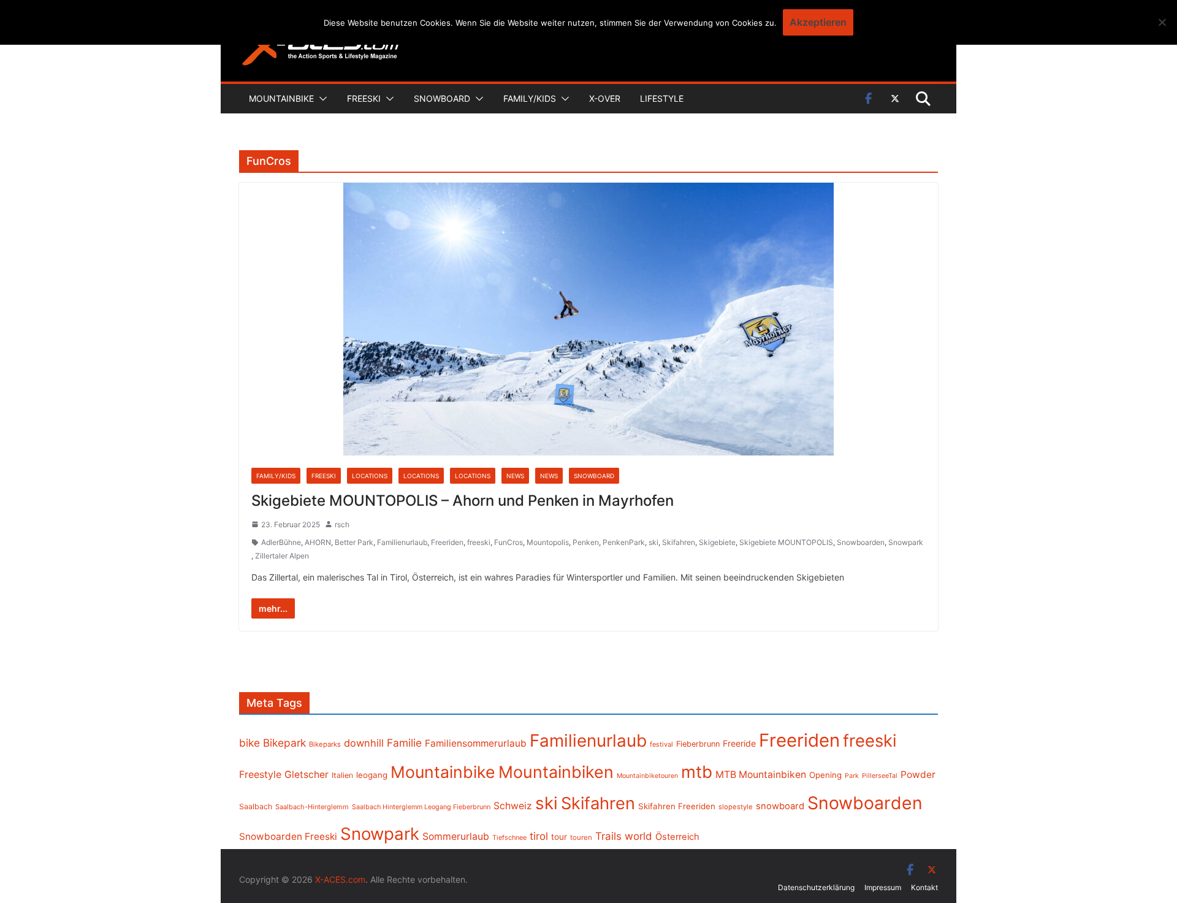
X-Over (604, 98)
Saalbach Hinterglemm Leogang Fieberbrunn (421, 806)
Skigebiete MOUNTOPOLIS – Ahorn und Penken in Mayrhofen (462, 500)
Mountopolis (548, 542)
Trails (608, 836)
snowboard (780, 806)
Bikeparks (325, 744)
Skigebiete (717, 542)
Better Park (354, 542)
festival (661, 744)
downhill (364, 743)
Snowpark (905, 542)
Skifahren (678, 542)
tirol (539, 836)
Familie (404, 742)
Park (852, 776)
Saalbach (255, 806)
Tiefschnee (509, 837)
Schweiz (512, 806)
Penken (586, 542)
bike (249, 742)
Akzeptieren (818, 22)
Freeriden (447, 542)
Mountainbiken (556, 772)
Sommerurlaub (455, 836)
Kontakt (924, 887)
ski (653, 542)
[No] (1162, 22)
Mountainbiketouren (647, 776)
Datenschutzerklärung (816, 887)
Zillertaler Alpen (282, 555)
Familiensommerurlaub (476, 743)
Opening (825, 775)
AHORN (318, 542)
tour (559, 837)
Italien (342, 775)
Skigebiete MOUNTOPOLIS (786, 542)
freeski (478, 542)
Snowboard (442, 98)
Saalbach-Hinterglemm (312, 806)
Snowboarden (861, 542)
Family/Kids (529, 98)
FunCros (508, 542)
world (638, 836)
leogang (371, 775)
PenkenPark (624, 542)
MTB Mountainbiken (760, 774)
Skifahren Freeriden (676, 806)
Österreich (677, 836)
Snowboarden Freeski (288, 836)
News (515, 475)
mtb (696, 771)
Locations (369, 475)
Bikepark (284, 742)
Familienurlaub (402, 542)
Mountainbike (281, 98)
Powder (918, 774)
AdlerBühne (281, 542)
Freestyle (260, 774)
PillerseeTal (879, 775)
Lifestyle (662, 98)
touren (581, 837)
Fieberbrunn (698, 744)
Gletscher (306, 774)
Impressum (882, 887)
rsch (342, 524)
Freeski (364, 98)
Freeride (739, 743)
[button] (320, 98)
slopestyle (735, 806)
